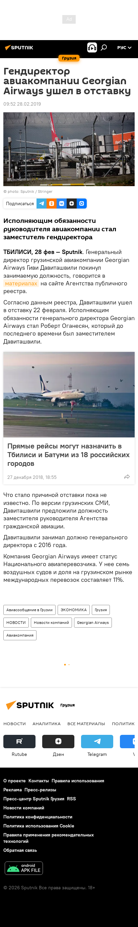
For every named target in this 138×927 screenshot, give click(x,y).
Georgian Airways (93, 622)
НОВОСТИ (16, 622)
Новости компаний (51, 622)
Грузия (101, 609)
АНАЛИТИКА (46, 723)
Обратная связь (20, 850)
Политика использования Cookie (38, 826)
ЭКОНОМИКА (74, 609)
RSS (71, 799)
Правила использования (78, 781)
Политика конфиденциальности (37, 817)
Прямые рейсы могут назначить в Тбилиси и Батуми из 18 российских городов (68, 454)
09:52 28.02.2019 (22, 104)
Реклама (12, 790)
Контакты (38, 781)
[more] (127, 476)
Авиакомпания (19, 635)
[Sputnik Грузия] (20, 50)
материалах (21, 283)
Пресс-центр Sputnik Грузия (33, 799)
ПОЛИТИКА (125, 723)
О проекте (14, 781)
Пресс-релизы (40, 790)
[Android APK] (24, 869)
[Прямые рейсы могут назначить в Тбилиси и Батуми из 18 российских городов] (69, 394)
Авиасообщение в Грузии (29, 609)
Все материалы (86, 723)
